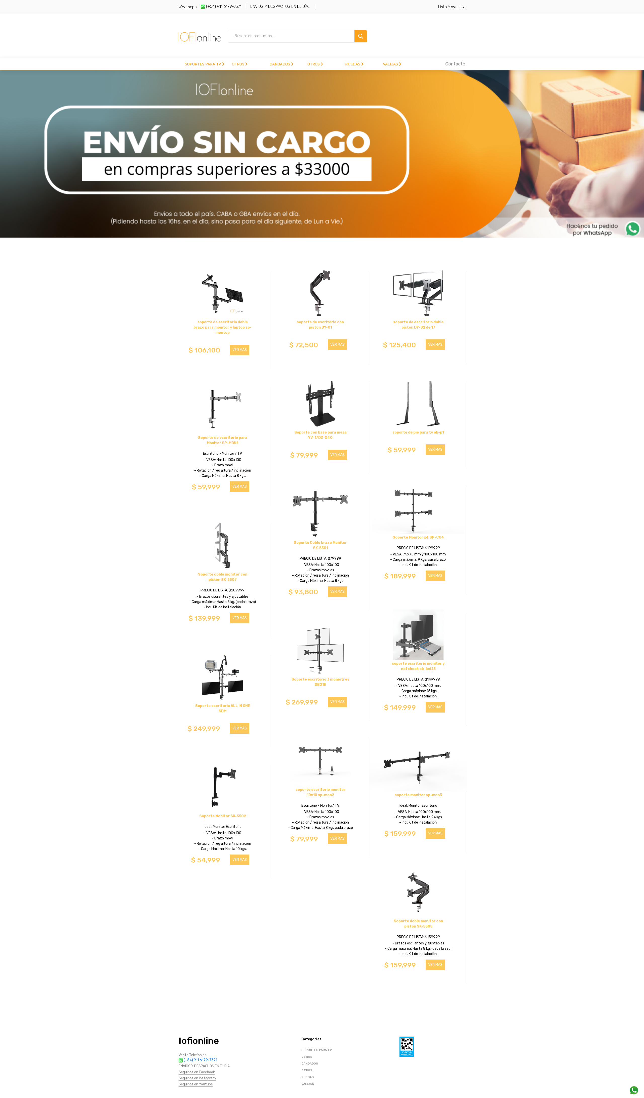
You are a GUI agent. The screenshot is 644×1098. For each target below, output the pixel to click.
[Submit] (360, 36)
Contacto (455, 64)
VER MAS (239, 350)
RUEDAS (353, 64)
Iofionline (199, 1040)
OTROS (238, 64)
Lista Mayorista (451, 7)
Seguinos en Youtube (196, 1084)
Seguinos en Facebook (197, 1072)
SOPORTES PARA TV (203, 64)
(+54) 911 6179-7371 (223, 6)
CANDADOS (280, 64)
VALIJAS (391, 64)
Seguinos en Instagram (197, 1078)
